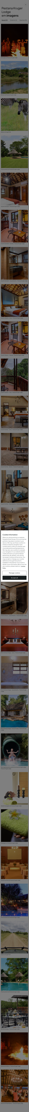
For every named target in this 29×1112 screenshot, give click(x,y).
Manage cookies (14, 573)
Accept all (14, 578)
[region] (14, 556)
